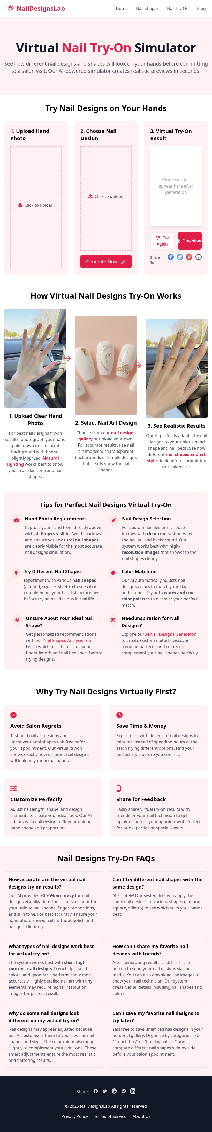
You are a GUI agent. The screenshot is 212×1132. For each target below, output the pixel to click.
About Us (142, 1116)
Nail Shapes (147, 8)
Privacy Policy (75, 1116)
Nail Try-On (178, 8)
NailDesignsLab (41, 8)
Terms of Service (110, 1116)
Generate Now (102, 262)
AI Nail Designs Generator (170, 634)
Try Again (163, 241)
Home (122, 8)
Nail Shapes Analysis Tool (67, 640)
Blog (201, 8)
